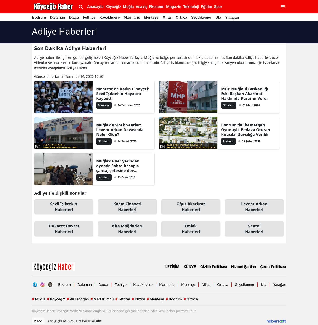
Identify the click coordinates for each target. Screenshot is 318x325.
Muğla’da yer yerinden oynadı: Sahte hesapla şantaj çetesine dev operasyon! (118, 166)
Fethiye (89, 17)
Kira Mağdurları (127, 228)
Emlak (191, 228)
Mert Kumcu (102, 299)
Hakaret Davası (64, 228)
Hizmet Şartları (243, 267)
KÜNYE (190, 267)
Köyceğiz (56, 299)
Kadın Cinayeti (127, 206)
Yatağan (232, 17)
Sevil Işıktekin (63, 206)
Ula (218, 17)
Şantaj (254, 228)
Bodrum (39, 17)
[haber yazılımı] (276, 321)
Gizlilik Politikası (213, 267)
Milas (167, 17)
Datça (74, 17)
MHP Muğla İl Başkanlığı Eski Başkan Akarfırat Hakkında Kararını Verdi (244, 93)
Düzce (138, 299)
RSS (39, 321)
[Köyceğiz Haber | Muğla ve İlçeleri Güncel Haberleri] (53, 266)
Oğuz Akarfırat (191, 206)
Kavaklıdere (110, 17)
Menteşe (151, 17)
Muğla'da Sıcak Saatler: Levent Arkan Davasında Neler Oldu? (120, 130)
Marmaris (132, 17)
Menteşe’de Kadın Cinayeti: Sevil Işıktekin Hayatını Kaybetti (122, 93)
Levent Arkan (254, 206)
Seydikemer (201, 17)
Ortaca (181, 17)
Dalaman (57, 17)
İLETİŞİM (172, 267)
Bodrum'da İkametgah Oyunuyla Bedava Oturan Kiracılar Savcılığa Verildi (245, 130)
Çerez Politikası (273, 267)
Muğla (38, 299)
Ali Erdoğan (78, 299)
